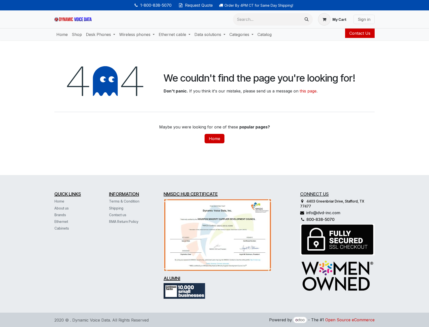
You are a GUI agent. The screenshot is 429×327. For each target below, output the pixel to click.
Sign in (364, 19)
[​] (69, 228)
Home (214, 138)
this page (308, 91)
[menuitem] (62, 34)
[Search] (306, 19)
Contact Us (359, 33)
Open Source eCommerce (350, 319)
